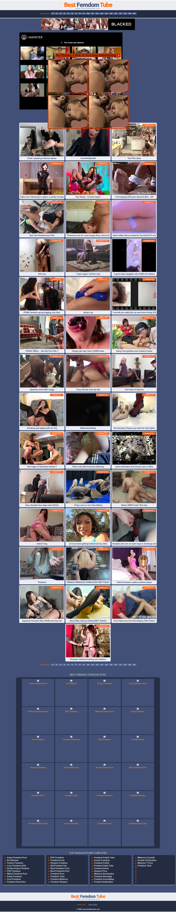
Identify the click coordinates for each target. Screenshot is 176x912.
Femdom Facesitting (104, 879)
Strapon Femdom (59, 863)
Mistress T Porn (145, 863)
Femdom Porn (57, 874)
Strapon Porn (100, 871)
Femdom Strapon (59, 882)
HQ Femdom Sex (59, 866)
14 (106, 13)
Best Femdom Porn (60, 871)
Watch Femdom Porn (17, 874)
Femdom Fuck (58, 860)
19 (129, 13)
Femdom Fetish (101, 863)
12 (97, 13)
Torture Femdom (15, 863)
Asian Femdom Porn (17, 858)
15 (111, 13)
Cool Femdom (14, 879)
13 (102, 13)
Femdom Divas (101, 868)
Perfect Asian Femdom (18, 868)
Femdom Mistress (59, 879)
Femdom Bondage (103, 876)
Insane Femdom (102, 860)
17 (120, 13)
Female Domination (103, 882)
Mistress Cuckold (146, 858)
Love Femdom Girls (16, 866)
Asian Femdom (14, 876)
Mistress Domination (104, 874)
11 (92, 13)
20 (134, 13)
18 (125, 13)
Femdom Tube (58, 876)
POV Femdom (13, 871)
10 (88, 13)
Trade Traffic (92, 905)
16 (115, 13)
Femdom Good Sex (16, 882)
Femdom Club (144, 866)
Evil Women (13, 860)
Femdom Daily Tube (104, 866)
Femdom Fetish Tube (104, 858)
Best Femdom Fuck (60, 868)
